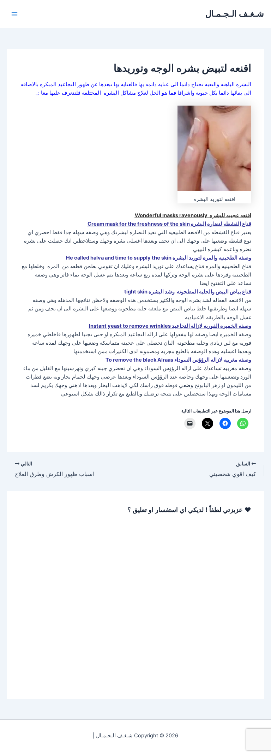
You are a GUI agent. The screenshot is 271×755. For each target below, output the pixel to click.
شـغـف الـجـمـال (234, 13)
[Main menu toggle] (14, 14)
